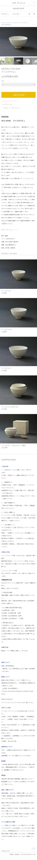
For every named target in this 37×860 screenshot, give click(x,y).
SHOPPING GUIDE (7, 104)
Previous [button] (2, 41)
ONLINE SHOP (6, 23)
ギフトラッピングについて (9, 101)
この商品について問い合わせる (11, 108)
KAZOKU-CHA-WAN (20, 23)
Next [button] (34, 41)
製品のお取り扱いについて (9, 230)
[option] (18, 41)
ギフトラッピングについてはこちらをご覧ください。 (18, 702)
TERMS (11, 854)
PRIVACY (17, 854)
